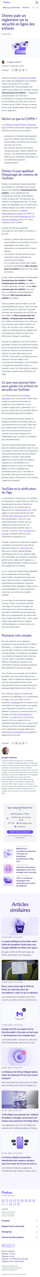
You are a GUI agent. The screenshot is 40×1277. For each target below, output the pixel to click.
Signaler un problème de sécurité (15, 1259)
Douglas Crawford (14, 62)
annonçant (25, 548)
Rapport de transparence (9, 1270)
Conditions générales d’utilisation (12, 1268)
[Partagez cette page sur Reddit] (16, 70)
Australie (27, 531)
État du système (8, 1251)
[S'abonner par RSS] (33, 8)
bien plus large (16, 516)
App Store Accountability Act (15, 732)
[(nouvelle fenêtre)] (3, 1200)
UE (20, 531)
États (16, 694)
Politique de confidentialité (10, 1266)
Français (8, 1245)
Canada (5, 534)
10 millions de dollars (27, 78)
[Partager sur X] (13, 70)
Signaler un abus (8, 1254)
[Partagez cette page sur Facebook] (19, 70)
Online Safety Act (23, 510)
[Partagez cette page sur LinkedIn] (23, 70)
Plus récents (27, 7)
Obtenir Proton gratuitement (20, 832)
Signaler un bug (8, 1256)
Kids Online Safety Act (23, 714)
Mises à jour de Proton (11, 7)
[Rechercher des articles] (37, 8)
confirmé (16, 702)
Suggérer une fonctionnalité (13, 1261)
